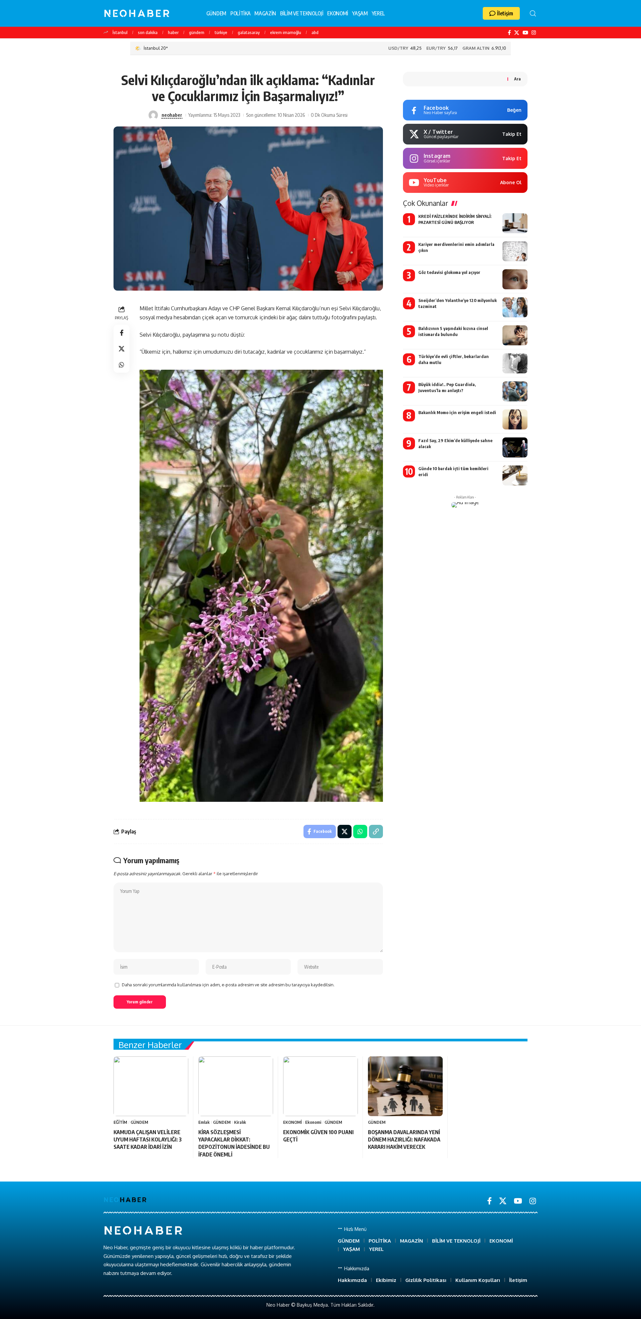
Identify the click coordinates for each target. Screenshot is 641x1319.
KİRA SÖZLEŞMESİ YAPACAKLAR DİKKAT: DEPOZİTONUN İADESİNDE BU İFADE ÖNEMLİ (234, 1143)
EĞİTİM (120, 1122)
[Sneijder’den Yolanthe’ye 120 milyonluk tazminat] (514, 307)
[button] (501, 13)
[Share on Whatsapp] (122, 365)
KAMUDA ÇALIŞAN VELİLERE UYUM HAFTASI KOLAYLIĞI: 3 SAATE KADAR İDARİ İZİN (148, 1139)
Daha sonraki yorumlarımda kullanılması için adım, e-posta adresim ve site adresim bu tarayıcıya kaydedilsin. (228, 984)
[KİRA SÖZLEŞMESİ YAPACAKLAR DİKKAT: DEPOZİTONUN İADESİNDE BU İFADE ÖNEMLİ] (235, 1086)
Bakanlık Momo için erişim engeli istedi (457, 412)
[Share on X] (122, 349)
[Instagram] (534, 33)
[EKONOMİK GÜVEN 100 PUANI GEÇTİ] (320, 1086)
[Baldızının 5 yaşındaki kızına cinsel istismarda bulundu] (514, 335)
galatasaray (249, 32)
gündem (196, 32)
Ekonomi (313, 1122)
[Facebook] (509, 33)
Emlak (204, 1122)
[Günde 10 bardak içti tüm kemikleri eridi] (514, 475)
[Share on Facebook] (122, 333)
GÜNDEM (139, 1122)
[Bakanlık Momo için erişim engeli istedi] (514, 419)
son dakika (148, 32)
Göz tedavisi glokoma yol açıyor (449, 272)
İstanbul (120, 32)
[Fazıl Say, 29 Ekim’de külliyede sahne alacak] (514, 447)
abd (314, 32)
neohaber (172, 115)
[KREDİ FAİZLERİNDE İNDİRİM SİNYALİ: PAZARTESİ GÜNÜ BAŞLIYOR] (514, 223)
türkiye (221, 32)
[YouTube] (525, 33)
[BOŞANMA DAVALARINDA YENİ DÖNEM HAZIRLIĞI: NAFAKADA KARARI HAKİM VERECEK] (405, 1086)
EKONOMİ (292, 1122)
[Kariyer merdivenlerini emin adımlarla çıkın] (514, 251)
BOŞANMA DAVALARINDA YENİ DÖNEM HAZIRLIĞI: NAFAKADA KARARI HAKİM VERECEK (404, 1139)
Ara (517, 78)
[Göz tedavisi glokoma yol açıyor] (514, 279)
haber (173, 32)
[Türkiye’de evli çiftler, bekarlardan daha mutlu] (514, 363)
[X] (516, 33)
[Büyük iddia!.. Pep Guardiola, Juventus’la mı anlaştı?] (514, 391)
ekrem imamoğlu (285, 32)
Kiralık (240, 1122)
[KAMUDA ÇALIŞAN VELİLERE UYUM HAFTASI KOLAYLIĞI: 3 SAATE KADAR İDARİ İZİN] (151, 1086)
